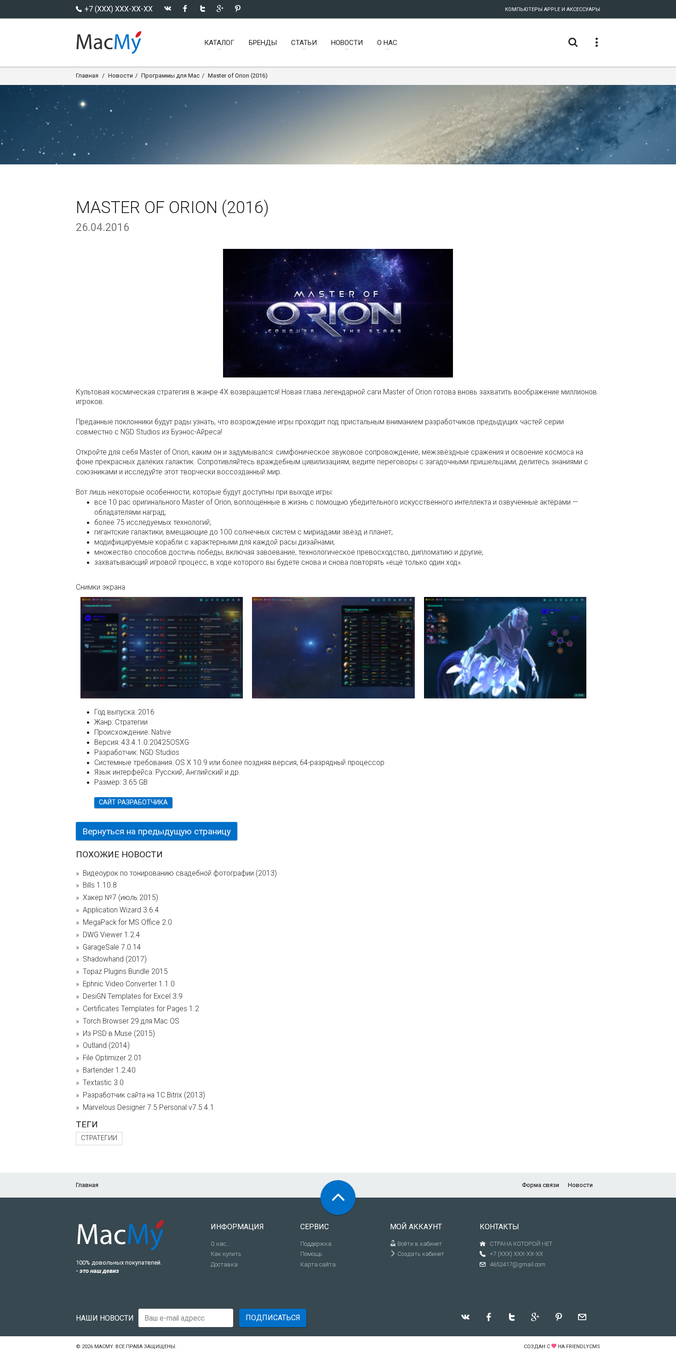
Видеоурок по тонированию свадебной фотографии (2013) (180, 873)
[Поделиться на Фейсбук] (185, 8)
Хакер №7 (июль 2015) (120, 898)
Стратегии (99, 1138)
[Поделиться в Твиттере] (202, 8)
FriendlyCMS (583, 1347)
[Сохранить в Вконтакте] (167, 8)
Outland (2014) (106, 1045)
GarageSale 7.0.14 (112, 947)
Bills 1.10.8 (100, 885)
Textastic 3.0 (103, 1083)
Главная (87, 75)
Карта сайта (318, 1264)
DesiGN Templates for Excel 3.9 (133, 996)
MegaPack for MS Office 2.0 (127, 922)
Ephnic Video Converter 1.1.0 (129, 984)
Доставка (224, 1264)
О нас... (220, 1243)
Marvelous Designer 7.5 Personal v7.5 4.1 (148, 1107)
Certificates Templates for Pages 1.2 (141, 1009)
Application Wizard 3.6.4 (121, 910)
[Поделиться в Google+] (220, 8)
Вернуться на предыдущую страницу (156, 831)
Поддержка (316, 1243)
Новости (120, 75)
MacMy (103, 1347)
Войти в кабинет (419, 1243)
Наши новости (105, 1318)
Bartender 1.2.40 (109, 1070)
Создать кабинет (420, 1253)
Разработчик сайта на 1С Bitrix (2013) (144, 1095)
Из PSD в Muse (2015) (119, 1034)
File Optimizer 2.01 (112, 1058)
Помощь (311, 1253)
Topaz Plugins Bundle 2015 (125, 972)
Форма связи (540, 1185)
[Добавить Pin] (237, 8)
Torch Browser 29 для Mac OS (131, 1021)
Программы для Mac (170, 75)
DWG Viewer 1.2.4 (111, 935)
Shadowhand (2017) (115, 959)
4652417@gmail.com (517, 1264)
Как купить (226, 1253)
